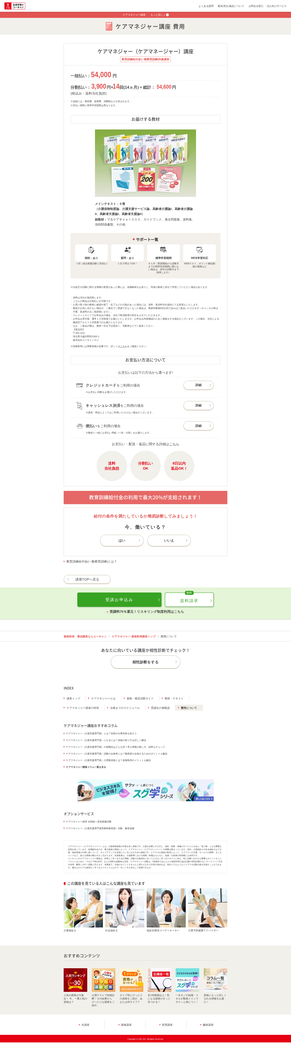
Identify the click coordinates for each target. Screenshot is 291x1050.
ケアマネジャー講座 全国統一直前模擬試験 (88, 821)
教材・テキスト (174, 698)
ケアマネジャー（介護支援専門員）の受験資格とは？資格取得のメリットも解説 (108, 760)
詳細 (199, 385)
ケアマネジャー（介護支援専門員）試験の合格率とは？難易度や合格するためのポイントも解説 (116, 753)
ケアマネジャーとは (103, 698)
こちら (123, 346)
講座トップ (73, 698)
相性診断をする (145, 662)
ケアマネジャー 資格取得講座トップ (134, 636)
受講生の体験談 (160, 707)
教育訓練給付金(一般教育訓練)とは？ (91, 561)
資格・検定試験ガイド (140, 698)
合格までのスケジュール (125, 707)
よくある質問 (206, 6)
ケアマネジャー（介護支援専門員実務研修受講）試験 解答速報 (100, 828)
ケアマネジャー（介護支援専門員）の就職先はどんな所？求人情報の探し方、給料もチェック (115, 747)
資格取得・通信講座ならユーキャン (85, 636)
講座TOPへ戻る (87, 579)
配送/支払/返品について (231, 6)
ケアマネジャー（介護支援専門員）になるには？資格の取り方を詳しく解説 (106, 740)
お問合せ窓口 (256, 6)
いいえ (169, 540)
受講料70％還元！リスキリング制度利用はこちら (147, 611)
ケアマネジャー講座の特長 (83, 707)
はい (122, 540)
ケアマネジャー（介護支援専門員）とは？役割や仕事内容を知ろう (101, 733)
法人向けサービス (277, 6)
